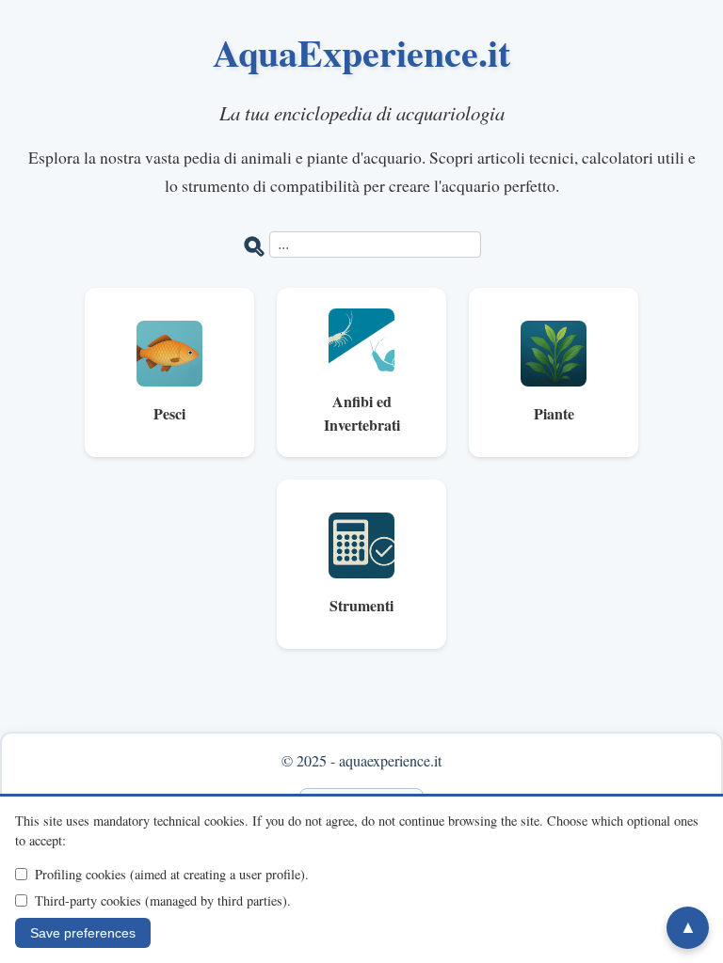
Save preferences (83, 932)
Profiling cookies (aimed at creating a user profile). (172, 874)
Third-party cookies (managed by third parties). (163, 900)
